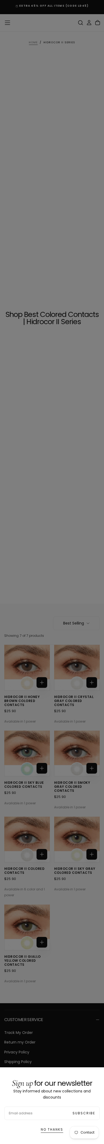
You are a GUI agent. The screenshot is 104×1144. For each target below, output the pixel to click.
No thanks (52, 1129)
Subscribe (84, 1113)
